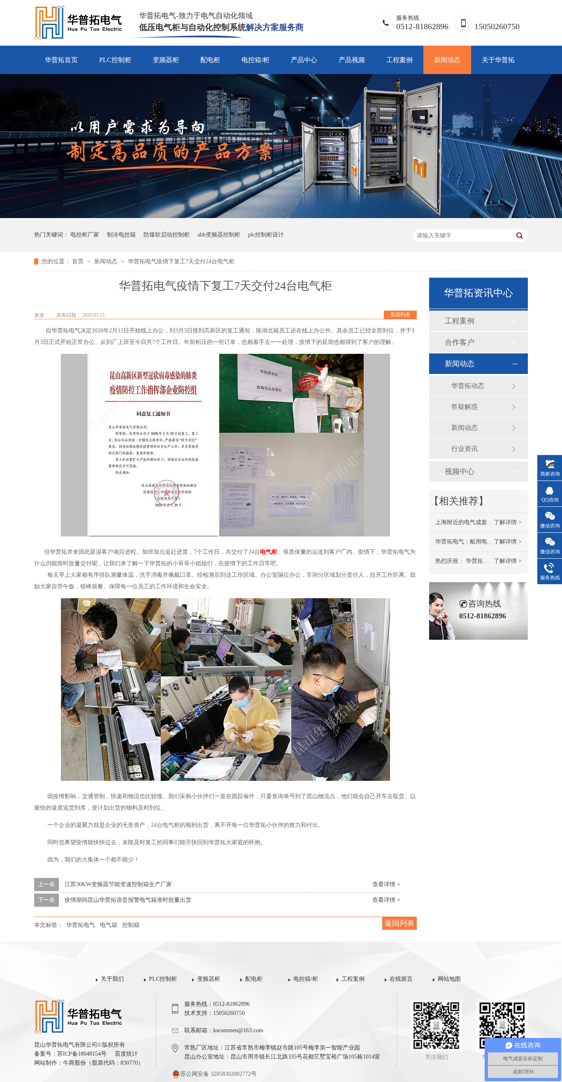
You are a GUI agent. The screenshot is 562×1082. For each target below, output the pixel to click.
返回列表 (400, 315)
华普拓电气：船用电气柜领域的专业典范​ (487, 542)
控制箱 (130, 925)
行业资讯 (464, 448)
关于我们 (112, 979)
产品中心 (304, 59)
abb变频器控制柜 (218, 235)
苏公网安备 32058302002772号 (218, 1074)
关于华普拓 (498, 59)
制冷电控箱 (121, 235)
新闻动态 (447, 59)
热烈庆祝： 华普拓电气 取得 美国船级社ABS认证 (498, 561)
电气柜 (268, 552)
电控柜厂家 (84, 235)
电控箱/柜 (255, 59)
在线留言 (401, 979)
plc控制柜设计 (266, 235)
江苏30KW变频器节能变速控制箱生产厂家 (118, 884)
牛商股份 (74, 1063)
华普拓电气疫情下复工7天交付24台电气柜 (181, 261)
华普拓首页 (61, 59)
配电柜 (210, 59)
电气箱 (108, 925)
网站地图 (449, 979)
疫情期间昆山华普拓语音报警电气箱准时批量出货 (128, 900)
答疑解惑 (464, 406)
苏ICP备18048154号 (82, 1054)
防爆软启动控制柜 (167, 235)
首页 (78, 261)
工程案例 (399, 59)
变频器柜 (166, 59)
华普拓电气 (80, 925)
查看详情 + (386, 884)
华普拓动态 (467, 385)
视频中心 (459, 471)
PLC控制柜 (115, 59)
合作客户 (459, 342)
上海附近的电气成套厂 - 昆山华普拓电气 (487, 522)
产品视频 (352, 59)
